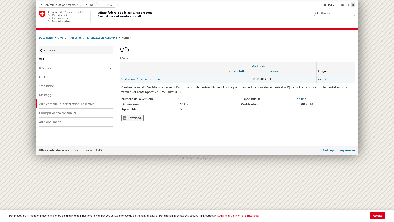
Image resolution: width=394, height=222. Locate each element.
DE (343, 5)
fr (323, 79)
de (320, 79)
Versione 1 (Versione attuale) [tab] (143, 79)
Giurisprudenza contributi (57, 113)
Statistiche (46, 86)
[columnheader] (257, 68)
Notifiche (329, 5)
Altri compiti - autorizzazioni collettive (93, 37)
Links (42, 77)
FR (348, 5)
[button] (351, 13)
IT (353, 5)
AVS (60, 37)
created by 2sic (202, 158)
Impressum (347, 150)
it (326, 79)
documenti (50, 49)
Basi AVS (45, 68)
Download (134, 117)
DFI (92, 4)
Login (317, 150)
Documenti (46, 37)
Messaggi (45, 95)
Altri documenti (50, 122)
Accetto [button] (377, 215)
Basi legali (253, 215)
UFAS (110, 4)
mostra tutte (237, 71)
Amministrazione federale (61, 4)
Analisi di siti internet (231, 215)
